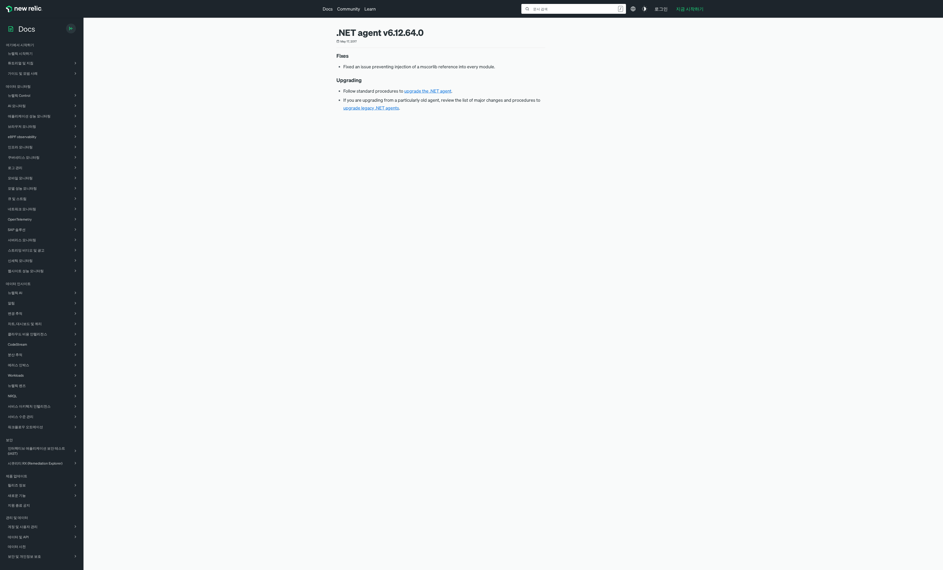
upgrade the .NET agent (427, 91)
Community (348, 9)
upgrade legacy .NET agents (371, 108)
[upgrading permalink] (364, 80)
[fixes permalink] (351, 56)
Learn (370, 9)
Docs (328, 9)
